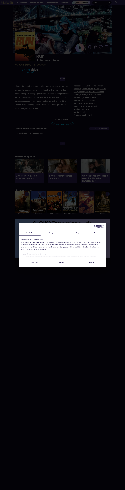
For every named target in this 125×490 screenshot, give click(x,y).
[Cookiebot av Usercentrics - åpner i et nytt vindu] (95, 226)
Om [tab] (95, 233)
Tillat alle (91, 262)
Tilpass (61, 262)
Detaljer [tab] (51, 233)
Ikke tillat (34, 262)
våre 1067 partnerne (32, 242)
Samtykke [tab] (29, 233)
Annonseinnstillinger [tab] (73, 233)
